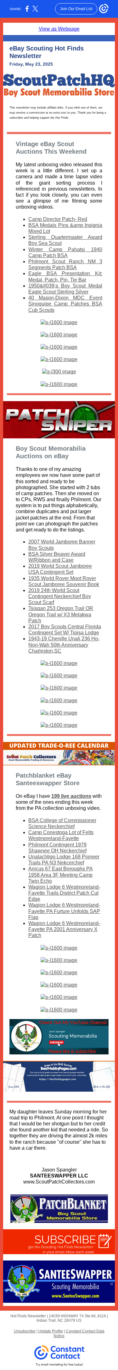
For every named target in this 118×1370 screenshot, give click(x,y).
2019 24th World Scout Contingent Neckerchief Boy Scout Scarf (59, 596)
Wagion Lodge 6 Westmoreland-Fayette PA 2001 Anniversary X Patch (64, 929)
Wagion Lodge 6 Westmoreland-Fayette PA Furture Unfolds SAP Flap (64, 911)
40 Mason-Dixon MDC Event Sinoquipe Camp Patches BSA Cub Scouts (65, 303)
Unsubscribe (25, 1331)
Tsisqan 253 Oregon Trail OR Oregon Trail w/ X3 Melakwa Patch (60, 614)
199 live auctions (71, 796)
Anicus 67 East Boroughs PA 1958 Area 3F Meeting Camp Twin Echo (60, 874)
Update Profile (50, 1331)
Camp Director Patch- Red (57, 219)
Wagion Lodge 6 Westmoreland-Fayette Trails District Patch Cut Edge (64, 893)
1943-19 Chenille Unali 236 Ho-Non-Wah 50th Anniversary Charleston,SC (63, 644)
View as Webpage (59, 29)
